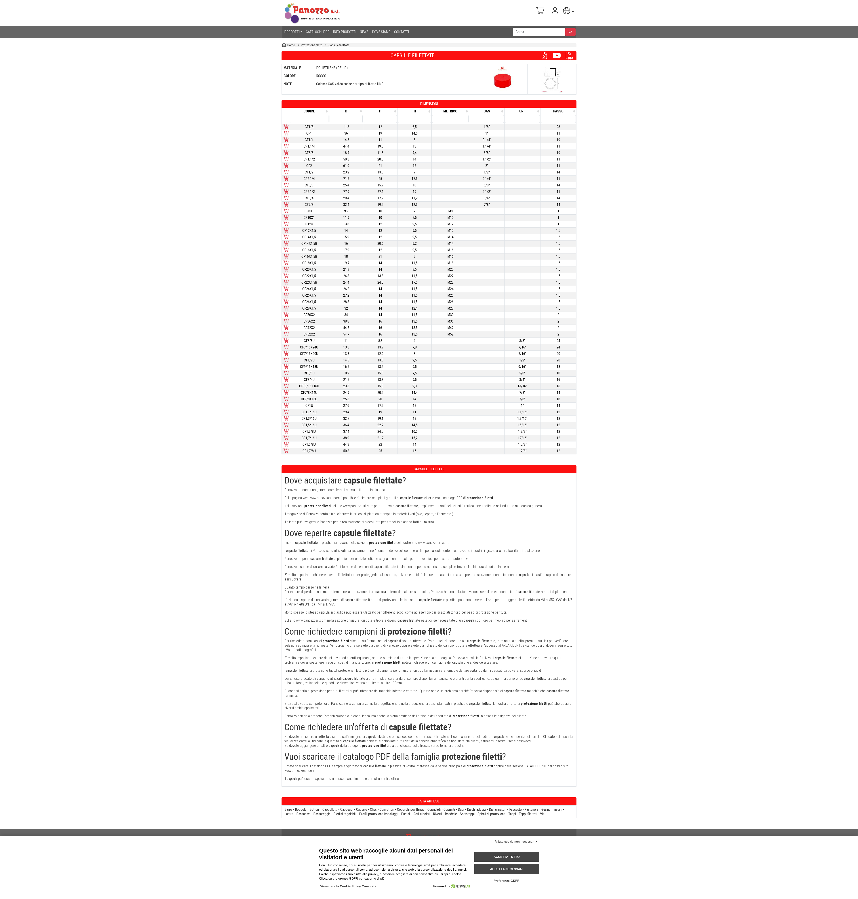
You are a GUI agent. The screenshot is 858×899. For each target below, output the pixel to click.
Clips (373, 809)
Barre (288, 809)
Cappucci (346, 809)
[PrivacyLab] (460, 886)
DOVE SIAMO (381, 32)
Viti (542, 814)
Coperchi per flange (411, 809)
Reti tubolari (421, 814)
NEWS (364, 32)
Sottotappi (467, 814)
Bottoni (314, 809)
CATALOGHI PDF (317, 32)
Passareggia (321, 814)
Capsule (361, 809)
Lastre (288, 814)
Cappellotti (329, 809)
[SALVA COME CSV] (546, 55)
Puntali (405, 814)
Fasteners (531, 809)
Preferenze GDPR (506, 880)
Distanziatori (497, 809)
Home (291, 45)
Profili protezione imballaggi (378, 814)
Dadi (461, 809)
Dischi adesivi (476, 809)
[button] (568, 11)
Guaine (546, 809)
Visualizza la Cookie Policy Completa (348, 886)
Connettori (387, 809)
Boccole (301, 809)
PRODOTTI (292, 32)
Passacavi (303, 814)
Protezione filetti (311, 45)
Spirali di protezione (491, 814)
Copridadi (434, 809)
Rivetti (437, 814)
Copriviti (449, 809)
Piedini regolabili (344, 814)
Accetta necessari (506, 869)
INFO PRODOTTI (344, 32)
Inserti (557, 809)
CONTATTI (401, 32)
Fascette (515, 809)
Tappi (512, 814)
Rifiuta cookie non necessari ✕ (516, 841)
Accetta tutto (507, 857)
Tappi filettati (528, 814)
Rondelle (451, 814)
